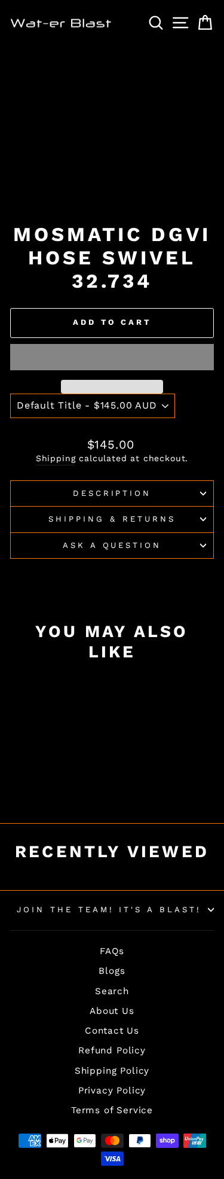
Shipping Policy (112, 1070)
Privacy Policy (112, 1090)
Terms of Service (112, 1110)
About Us (112, 1011)
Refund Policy (112, 1050)
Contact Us (112, 1030)
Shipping (56, 458)
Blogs (112, 970)
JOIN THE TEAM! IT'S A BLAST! (109, 909)
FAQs (112, 951)
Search (112, 991)
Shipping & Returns (112, 518)
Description (112, 493)
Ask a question (112, 545)
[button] (112, 357)
